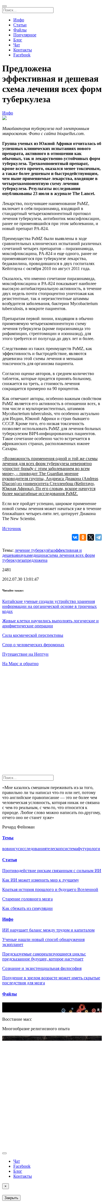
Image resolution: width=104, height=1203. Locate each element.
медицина (37, 555)
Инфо (18, 20)
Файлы (20, 30)
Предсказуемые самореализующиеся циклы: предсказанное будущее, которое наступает (44, 956)
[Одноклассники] (83, 537)
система (70, 848)
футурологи (89, 848)
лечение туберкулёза (34, 550)
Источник (11, 528)
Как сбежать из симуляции (27, 908)
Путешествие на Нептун (25, 654)
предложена (36, 560)
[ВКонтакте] (75, 537)
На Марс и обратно (20, 663)
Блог (17, 40)
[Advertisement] (52, 723)
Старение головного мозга (27, 899)
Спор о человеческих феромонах (33, 644)
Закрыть (11, 1198)
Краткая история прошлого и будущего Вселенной (50, 889)
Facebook (22, 55)
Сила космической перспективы (32, 635)
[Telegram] (98, 537)
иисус (14, 848)
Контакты (22, 50)
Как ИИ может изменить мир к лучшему (40, 880)
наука (23, 555)
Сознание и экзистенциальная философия (42, 968)
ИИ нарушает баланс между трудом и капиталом (48, 930)
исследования (33, 848)
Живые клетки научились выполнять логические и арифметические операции (50, 623)
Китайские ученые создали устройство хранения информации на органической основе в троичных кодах (49, 606)
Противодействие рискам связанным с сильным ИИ (51, 870)
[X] (90, 537)
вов (5, 848)
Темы (8, 837)
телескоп (54, 848)
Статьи (20, 25)
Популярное (24, 35)
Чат (16, 45)
